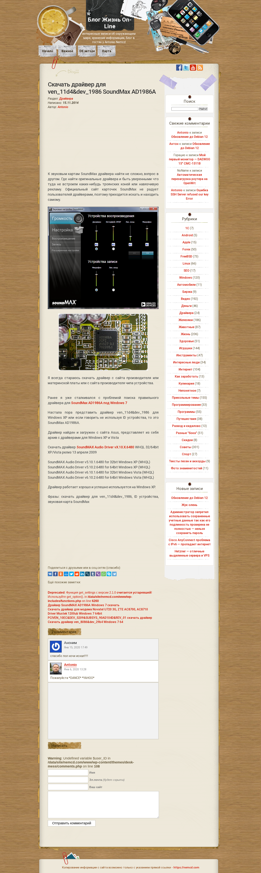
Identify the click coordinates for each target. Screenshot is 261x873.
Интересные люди (186, 362)
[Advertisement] (103, 140)
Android (187, 235)
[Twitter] (71, 574)
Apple (186, 242)
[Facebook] (55, 574)
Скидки (187, 440)
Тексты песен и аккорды (187, 461)
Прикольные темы (185, 397)
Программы (186, 412)
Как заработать (186, 376)
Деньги (186, 306)
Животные (186, 327)
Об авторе (87, 51)
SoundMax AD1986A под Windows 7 (99, 403)
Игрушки (185, 348)
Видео (185, 299)
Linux (186, 263)
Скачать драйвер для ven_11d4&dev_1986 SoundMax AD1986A (102, 88)
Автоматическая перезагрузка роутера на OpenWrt (189, 179)
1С (187, 228)
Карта (106, 51)
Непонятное (187, 390)
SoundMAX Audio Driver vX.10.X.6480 (105, 447)
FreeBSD (186, 256)
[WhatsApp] (103, 574)
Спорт (186, 454)
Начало (47, 51)
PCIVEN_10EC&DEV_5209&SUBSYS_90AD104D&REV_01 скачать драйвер (100, 618)
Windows (185, 277)
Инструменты (186, 355)
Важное (67, 51)
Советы (185, 447)
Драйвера (66, 98)
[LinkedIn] (82, 574)
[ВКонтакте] (50, 574)
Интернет (185, 369)
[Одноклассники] (60, 574)
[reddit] (77, 574)
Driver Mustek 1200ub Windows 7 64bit (75, 613)
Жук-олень (189, 505)
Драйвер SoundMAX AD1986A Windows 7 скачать (83, 605)
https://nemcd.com (186, 867)
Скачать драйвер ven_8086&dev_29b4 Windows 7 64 (85, 622)
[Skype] (109, 574)
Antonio (63, 107)
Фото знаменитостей (186, 468)
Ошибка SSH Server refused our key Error (189, 194)
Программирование (186, 405)
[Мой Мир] (66, 574)
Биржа (187, 292)
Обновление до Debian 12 (189, 137)
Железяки (185, 320)
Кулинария (186, 383)
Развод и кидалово (186, 426)
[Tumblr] (93, 574)
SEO (186, 270)
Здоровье (186, 341)
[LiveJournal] (87, 574)
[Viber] (98, 574)
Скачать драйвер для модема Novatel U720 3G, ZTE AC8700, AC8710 (98, 609)
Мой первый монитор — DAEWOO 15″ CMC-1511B (189, 159)
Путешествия (186, 419)
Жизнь (185, 334)
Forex (186, 249)
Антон (173, 144)
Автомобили (186, 284)
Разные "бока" (186, 433)
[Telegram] (114, 574)
